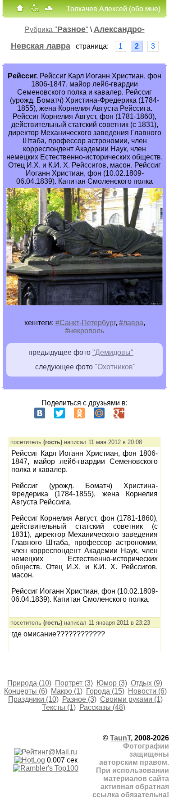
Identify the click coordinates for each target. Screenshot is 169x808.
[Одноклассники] (79, 413)
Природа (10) (29, 683)
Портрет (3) (74, 683)
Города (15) (105, 691)
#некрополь (84, 331)
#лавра (131, 323)
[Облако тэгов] (48, 10)
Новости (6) (147, 691)
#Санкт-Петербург (85, 323)
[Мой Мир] (99, 413)
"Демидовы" (112, 352)
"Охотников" (115, 367)
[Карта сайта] (34, 10)
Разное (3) (79, 699)
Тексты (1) (59, 707)
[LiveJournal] (138, 413)
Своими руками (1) (131, 699)
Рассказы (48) (102, 707)
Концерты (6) (25, 691)
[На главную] (19, 10)
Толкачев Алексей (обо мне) (113, 9)
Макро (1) (66, 691)
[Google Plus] (119, 413)
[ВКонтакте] (39, 413)
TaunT (120, 738)
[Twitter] (59, 413)
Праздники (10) (33, 699)
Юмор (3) (111, 683)
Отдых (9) (146, 683)
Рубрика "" (56, 29)
